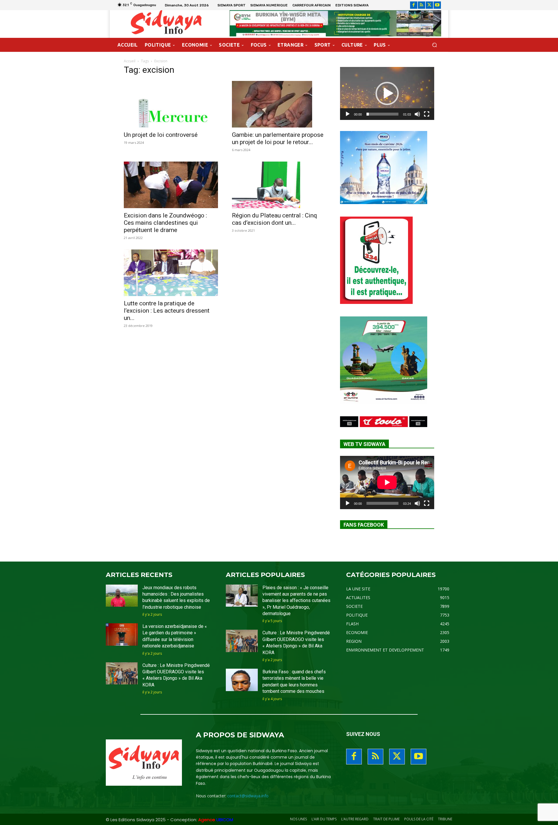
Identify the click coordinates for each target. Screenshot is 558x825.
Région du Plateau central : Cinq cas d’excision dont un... (274, 219)
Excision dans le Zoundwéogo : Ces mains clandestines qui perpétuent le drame (165, 222)
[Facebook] (414, 5)
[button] (434, 45)
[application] (387, 93)
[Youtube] (437, 5)
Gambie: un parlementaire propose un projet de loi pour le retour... (277, 138)
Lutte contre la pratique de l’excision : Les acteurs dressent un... (167, 310)
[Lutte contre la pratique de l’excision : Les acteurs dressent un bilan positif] (171, 272)
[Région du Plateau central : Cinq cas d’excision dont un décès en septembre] (279, 185)
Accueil (129, 61)
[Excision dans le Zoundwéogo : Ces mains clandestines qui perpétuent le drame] (171, 185)
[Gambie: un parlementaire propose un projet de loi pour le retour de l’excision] (279, 104)
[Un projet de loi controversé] (171, 104)
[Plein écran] (427, 114)
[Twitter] (429, 5)
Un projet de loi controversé (161, 134)
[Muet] (417, 114)
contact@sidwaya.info (248, 796)
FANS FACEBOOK (364, 524)
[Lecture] (347, 114)
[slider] (382, 114)
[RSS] (421, 5)
